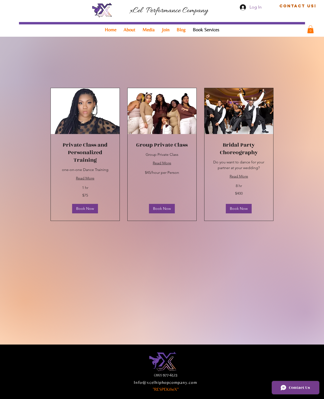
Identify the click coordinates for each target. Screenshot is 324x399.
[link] (85, 152)
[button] (297, 6)
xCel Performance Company (169, 10)
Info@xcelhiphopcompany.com (165, 382)
